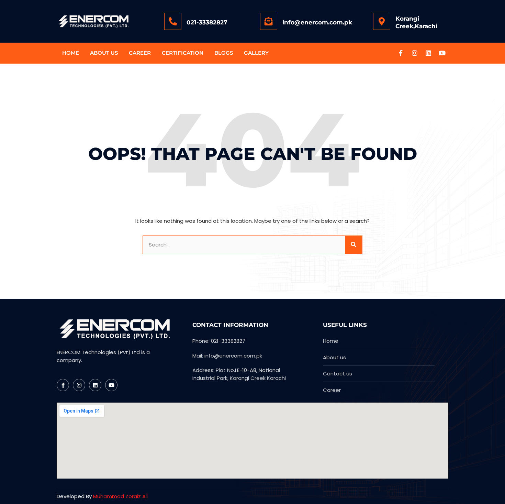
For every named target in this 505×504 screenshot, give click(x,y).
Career (140, 53)
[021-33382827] (172, 21)
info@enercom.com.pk (317, 22)
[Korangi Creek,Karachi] (381, 21)
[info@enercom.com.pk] (268, 21)
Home (70, 53)
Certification (182, 53)
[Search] (353, 245)
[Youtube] (442, 53)
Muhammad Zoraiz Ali (120, 496)
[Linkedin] (428, 53)
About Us (104, 53)
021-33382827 (207, 22)
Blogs (223, 53)
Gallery (256, 53)
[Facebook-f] (401, 53)
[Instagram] (414, 53)
